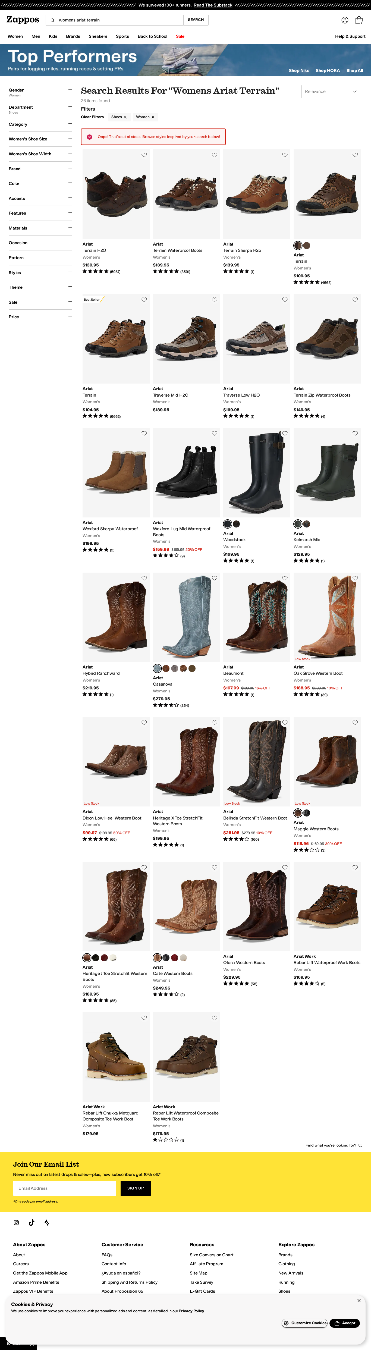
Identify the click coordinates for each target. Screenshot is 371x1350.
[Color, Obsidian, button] (166, 957)
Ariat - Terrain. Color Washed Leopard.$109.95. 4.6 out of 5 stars (327, 217)
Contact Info (114, 1263)
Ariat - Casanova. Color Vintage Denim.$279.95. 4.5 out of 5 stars (186, 640)
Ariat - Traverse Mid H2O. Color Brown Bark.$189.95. (186, 356)
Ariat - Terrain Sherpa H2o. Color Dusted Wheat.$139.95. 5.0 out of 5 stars (256, 217)
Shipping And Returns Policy (130, 1282)
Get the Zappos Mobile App (40, 1273)
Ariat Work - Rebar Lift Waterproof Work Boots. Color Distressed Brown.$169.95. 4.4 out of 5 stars (327, 933)
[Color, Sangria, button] (104, 957)
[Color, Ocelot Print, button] (306, 524)
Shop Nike (299, 70)
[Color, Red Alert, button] (174, 957)
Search (196, 19)
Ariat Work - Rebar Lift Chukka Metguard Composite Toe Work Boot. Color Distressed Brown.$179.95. (116, 1077)
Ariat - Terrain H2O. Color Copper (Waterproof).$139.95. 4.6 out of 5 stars (116, 217)
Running (286, 1282)
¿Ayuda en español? (121, 1273)
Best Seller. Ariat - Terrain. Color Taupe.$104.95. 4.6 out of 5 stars (116, 356)
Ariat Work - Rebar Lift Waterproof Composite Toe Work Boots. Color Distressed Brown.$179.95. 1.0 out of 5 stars (186, 1077)
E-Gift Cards (202, 1291)
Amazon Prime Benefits (36, 1282)
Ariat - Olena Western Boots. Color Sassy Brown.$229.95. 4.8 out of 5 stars (256, 933)
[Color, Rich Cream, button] (113, 957)
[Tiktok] (31, 1223)
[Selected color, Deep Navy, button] (227, 524)
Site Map (198, 1273)
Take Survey (201, 1282)
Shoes (116, 117)
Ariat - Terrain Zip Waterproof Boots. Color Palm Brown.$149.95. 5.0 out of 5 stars (327, 356)
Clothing (286, 1263)
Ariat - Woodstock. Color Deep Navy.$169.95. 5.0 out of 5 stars (256, 496)
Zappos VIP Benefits (33, 1291)
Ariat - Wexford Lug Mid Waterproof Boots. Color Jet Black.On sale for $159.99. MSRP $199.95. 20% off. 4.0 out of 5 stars (186, 496)
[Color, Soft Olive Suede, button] (192, 668)
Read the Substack (213, 5)
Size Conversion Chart (212, 1254)
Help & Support (350, 36)
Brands (285, 1254)
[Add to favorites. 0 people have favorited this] (144, 154)
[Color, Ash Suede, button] (174, 668)
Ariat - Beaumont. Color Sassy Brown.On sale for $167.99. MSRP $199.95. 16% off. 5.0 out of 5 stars (256, 640)
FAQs (107, 1254)
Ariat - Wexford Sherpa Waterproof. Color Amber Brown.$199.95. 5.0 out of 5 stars (116, 496)
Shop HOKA (328, 70)
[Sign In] (344, 20)
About (19, 1254)
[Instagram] (16, 1223)
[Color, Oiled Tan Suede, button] (183, 668)
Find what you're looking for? (331, 1145)
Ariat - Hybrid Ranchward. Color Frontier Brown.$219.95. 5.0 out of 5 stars (116, 640)
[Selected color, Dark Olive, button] (298, 524)
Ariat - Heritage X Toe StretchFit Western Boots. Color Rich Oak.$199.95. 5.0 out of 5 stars (186, 785)
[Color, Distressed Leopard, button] (166, 668)
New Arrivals (290, 1273)
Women (142, 117)
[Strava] (47, 1223)
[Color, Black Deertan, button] (95, 957)
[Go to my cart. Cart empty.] (359, 20)
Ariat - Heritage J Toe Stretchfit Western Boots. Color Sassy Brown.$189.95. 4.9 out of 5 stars (116, 933)
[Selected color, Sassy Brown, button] (298, 813)
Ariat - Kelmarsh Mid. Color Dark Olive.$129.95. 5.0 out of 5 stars (327, 496)
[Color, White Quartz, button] (183, 957)
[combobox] (114, 20)
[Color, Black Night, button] (306, 813)
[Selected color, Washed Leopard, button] (298, 245)
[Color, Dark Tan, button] (306, 245)
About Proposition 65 (122, 1291)
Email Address (32, 1188)
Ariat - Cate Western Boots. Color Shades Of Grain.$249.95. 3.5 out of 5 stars (186, 933)
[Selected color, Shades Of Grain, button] (157, 957)
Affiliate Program (206, 1263)
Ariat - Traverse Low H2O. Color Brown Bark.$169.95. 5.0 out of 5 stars (256, 356)
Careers (21, 1263)
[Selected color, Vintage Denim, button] (157, 668)
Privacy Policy (191, 1311)
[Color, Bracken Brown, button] (236, 524)
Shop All (355, 70)
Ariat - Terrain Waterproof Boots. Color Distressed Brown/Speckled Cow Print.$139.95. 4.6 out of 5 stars (186, 217)
